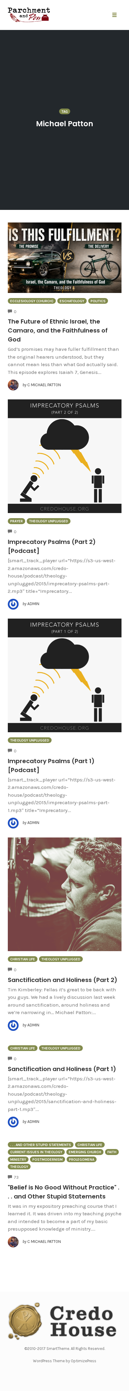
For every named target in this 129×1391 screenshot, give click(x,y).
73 (16, 1177)
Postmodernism (47, 1159)
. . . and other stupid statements (40, 1145)
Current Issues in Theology (36, 1152)
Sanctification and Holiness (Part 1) (62, 1069)
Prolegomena (81, 1159)
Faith (111, 1152)
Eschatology (72, 301)
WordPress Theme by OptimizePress (64, 1361)
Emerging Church (85, 1152)
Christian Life (22, 959)
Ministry (18, 1159)
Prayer (16, 521)
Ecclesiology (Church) (31, 301)
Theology (19, 1167)
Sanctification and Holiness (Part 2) (62, 980)
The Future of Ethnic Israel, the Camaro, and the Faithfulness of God (58, 330)
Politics (98, 301)
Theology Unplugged (48, 521)
